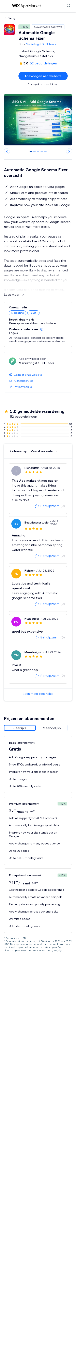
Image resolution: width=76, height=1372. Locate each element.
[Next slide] (69, 151)
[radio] (20, 728)
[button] (42, 329)
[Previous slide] (7, 151)
